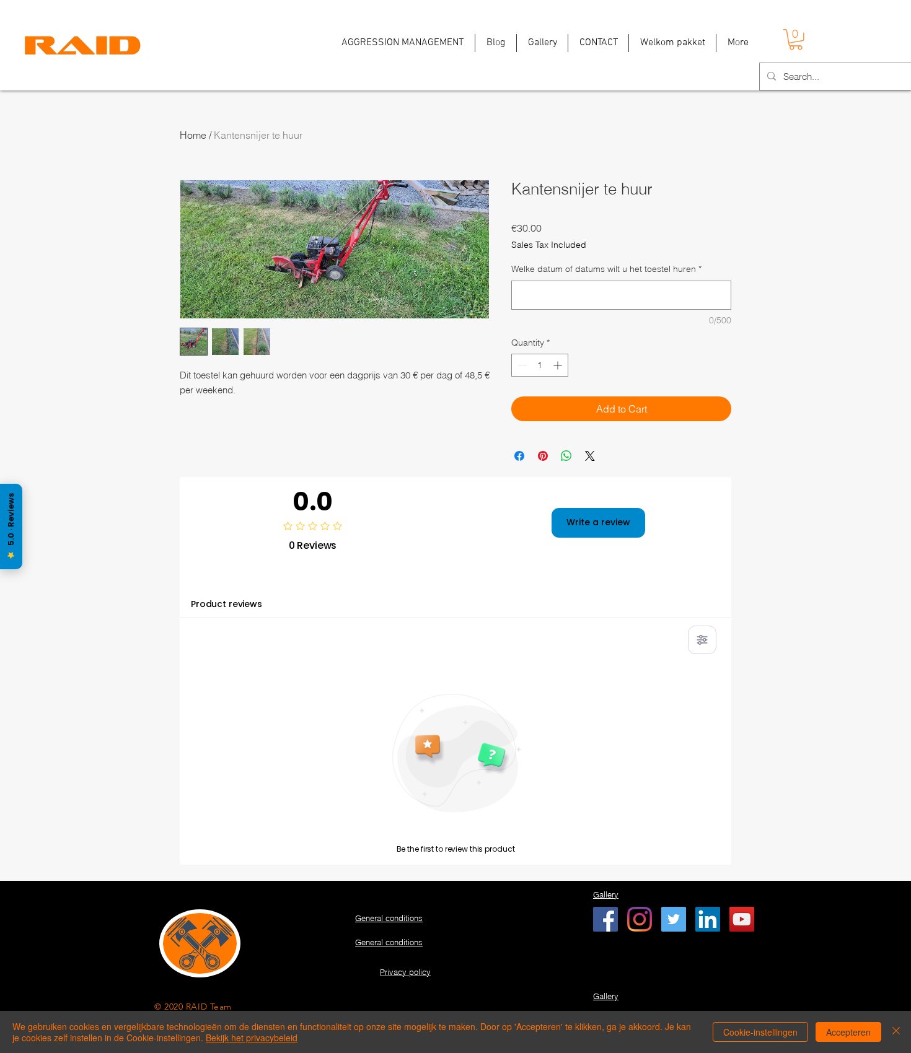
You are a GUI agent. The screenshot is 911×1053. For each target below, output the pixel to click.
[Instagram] (639, 919)
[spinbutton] (540, 365)
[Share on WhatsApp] (566, 455)
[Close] (896, 1032)
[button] (795, 39)
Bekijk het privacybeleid (251, 1037)
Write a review (598, 522)
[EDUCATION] (605, 919)
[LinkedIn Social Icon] (707, 919)
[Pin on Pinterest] (542, 455)
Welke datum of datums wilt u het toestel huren (606, 268)
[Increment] (558, 365)
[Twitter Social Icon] (673, 919)
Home (193, 135)
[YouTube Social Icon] (741, 919)
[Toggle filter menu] (702, 640)
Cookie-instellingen (760, 1032)
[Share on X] (590, 455)
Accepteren (848, 1032)
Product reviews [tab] (226, 604)
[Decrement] (521, 365)
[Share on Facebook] (519, 455)
